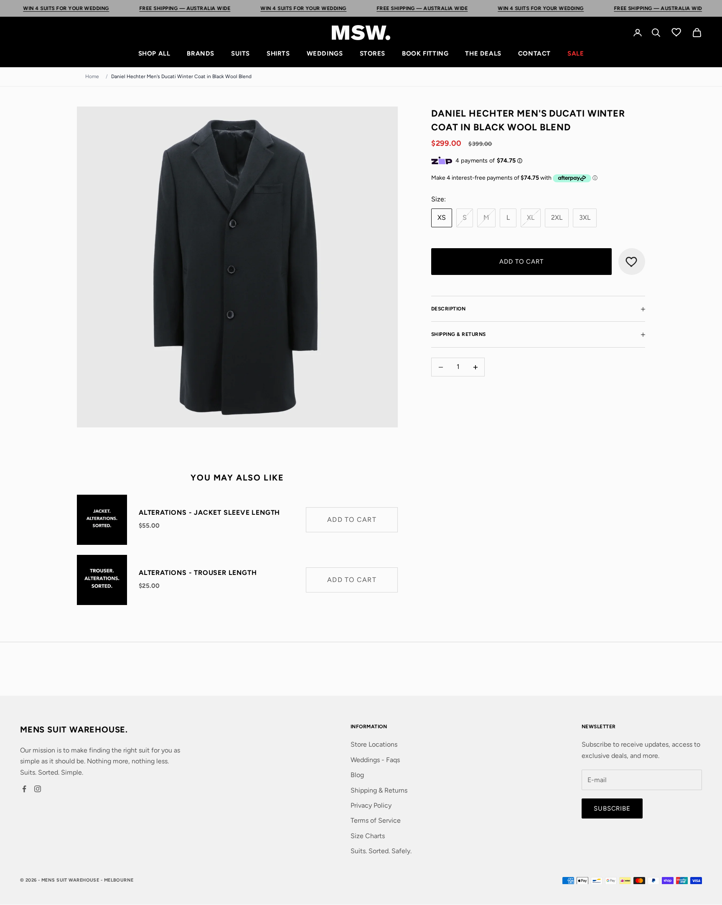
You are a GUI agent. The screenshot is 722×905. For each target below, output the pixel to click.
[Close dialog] (432, 374)
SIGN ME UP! (361, 495)
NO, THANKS (361, 521)
